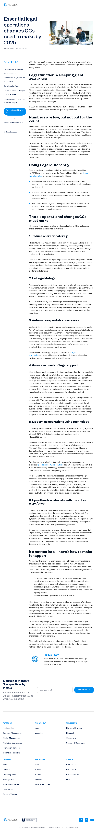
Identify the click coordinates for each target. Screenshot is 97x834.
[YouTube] (92, 820)
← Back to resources (12, 132)
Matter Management (11, 738)
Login (68, 780)
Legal (37, 728)
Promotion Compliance (12, 748)
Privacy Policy (8, 780)
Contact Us (71, 765)
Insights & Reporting (11, 753)
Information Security (11, 784)
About (5, 765)
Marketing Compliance (12, 743)
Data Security (9, 789)
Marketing (39, 733)
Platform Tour (9, 728)
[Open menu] (91, 5)
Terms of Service (10, 794)
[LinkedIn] (81, 820)
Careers (6, 770)
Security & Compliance (75, 743)
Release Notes (72, 775)
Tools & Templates (42, 784)
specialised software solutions (50, 465)
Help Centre (71, 770)
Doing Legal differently (12, 86)
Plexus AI (70, 733)
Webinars (38, 780)
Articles (38, 770)
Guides (38, 775)
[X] (86, 820)
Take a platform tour (13, 123)
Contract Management (12, 733)
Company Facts (9, 775)
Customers (71, 738)
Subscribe (84, 690)
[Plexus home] (10, 5)
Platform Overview (74, 728)
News (37, 765)
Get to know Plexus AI (14, 111)
